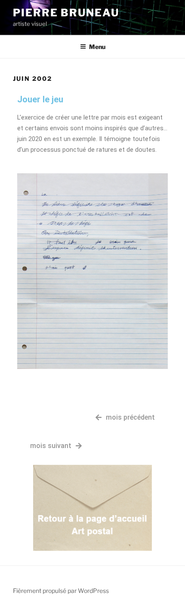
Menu (97, 46)
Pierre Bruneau (66, 12)
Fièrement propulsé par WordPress (61, 590)
